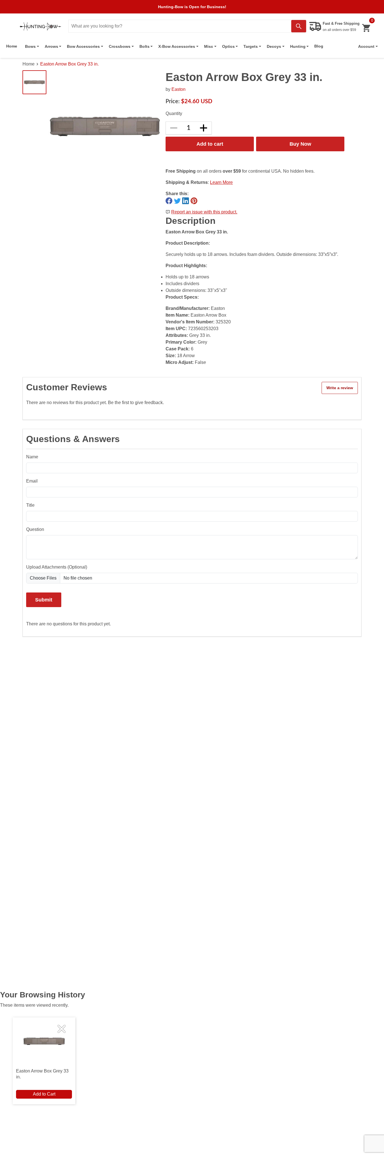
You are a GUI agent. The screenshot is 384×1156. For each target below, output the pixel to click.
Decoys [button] (274, 46)
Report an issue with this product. (204, 211)
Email (32, 481)
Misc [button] (208, 46)
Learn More (221, 182)
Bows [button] (30, 46)
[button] (368, 46)
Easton (178, 89)
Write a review (339, 388)
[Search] (298, 26)
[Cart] (366, 28)
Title (30, 505)
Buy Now (300, 144)
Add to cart (209, 144)
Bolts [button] (144, 46)
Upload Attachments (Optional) (56, 567)
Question (35, 529)
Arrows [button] (51, 46)
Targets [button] (250, 46)
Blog (318, 46)
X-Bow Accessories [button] (176, 46)
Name (32, 456)
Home (11, 46)
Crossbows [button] (119, 46)
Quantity (174, 113)
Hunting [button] (298, 46)
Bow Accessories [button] (83, 46)
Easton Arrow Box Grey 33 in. (69, 64)
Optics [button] (228, 46)
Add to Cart (44, 1094)
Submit (43, 600)
